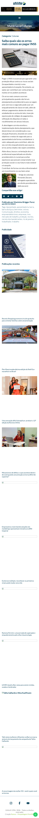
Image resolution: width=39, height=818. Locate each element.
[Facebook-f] (19, 803)
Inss (28, 214)
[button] (19, 17)
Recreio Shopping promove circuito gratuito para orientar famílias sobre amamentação (18, 320)
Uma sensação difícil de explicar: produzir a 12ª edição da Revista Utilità (19, 422)
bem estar (18, 209)
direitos (17, 212)
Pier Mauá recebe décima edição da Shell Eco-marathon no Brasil (18, 370)
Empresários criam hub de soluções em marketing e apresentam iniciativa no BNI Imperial (17, 529)
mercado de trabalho (10, 217)
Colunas (15, 36)
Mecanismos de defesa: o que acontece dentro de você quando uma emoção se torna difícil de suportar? (19, 475)
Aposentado (11, 207)
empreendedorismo (10, 214)
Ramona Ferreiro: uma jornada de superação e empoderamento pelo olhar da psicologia (18, 634)
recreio (30, 217)
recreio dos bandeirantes (12, 219)
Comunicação (7, 212)
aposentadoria (23, 207)
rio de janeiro (28, 219)
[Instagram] (11, 803)
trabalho (15, 221)
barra (31, 207)
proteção (23, 217)
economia (25, 212)
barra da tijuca (8, 209)
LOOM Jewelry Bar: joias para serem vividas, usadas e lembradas (18, 686)
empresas (22, 214)
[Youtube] (28, 803)
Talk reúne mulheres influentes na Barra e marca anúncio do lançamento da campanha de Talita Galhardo (19, 739)
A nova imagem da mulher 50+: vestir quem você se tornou (19, 792)
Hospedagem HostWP (26, 814)
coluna (25, 209)
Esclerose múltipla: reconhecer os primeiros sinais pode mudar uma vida (18, 582)
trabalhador (6, 221)
